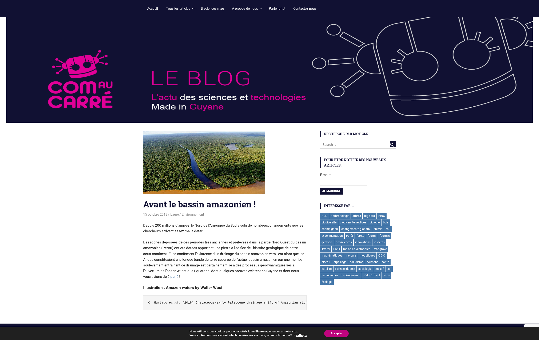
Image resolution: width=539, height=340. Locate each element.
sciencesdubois (345, 268)
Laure (174, 214)
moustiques (367, 255)
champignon (330, 229)
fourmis (385, 235)
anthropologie (340, 216)
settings (301, 335)
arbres (356, 216)
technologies (330, 275)
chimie (378, 229)
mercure (351, 255)
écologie (327, 282)
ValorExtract (372, 275)
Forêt (349, 235)
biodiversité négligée (353, 222)
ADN (324, 216)
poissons (372, 262)
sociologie (364, 268)
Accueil (152, 9)
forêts (360, 235)
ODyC (382, 255)
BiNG (381, 216)
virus (386, 275)
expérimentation (332, 235)
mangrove (380, 249)
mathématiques (332, 255)
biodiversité (329, 222)
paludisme (356, 262)
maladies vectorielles (356, 249)
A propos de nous (245, 9)
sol (389, 268)
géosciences (344, 242)
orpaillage (340, 262)
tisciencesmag (351, 275)
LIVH (336, 249)
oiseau (326, 262)
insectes (379, 242)
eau (388, 229)
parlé (174, 276)
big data (369, 216)
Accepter (336, 333)
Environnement (193, 214)
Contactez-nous (304, 9)
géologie (327, 242)
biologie (375, 222)
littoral (326, 249)
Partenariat (277, 9)
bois (385, 222)
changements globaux (355, 229)
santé (385, 262)
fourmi (372, 235)
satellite (327, 268)
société (379, 268)
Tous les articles (178, 9)
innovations (363, 242)
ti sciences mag (212, 9)
